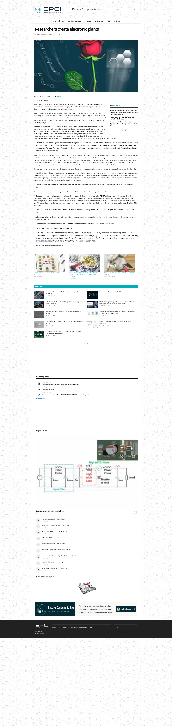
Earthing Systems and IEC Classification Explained (56, 531)
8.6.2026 (49, 325)
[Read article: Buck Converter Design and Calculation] (87, 472)
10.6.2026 (103, 316)
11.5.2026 (49, 335)
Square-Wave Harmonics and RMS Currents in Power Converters (118, 292)
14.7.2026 (49, 296)
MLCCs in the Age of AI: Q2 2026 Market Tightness (56, 550)
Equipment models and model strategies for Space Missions (60, 384)
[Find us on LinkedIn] (114, 627)
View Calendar (40, 399)
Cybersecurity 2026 (48, 389)
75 (108, 306)
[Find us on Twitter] (117, 627)
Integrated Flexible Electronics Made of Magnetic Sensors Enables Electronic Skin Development (83, 273)
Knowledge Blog (76, 21)
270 (54, 325)
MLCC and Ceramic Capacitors (50, 537)
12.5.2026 (103, 325)
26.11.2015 (37, 34)
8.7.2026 (49, 306)
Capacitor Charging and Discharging (52, 562)
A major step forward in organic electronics (47, 272)
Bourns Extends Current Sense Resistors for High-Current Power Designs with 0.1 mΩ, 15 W (124, 124)
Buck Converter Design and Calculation (50, 511)
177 (109, 294)
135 (55, 316)
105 (55, 296)
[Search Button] (135, 9)
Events (118, 21)
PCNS (108, 21)
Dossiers (88, 21)
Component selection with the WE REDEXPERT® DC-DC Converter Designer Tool (66, 395)
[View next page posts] (125, 130)
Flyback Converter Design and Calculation (54, 543)
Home (54, 21)
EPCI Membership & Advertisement (77, 627)
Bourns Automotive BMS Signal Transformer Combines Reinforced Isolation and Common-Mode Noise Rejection (124, 112)
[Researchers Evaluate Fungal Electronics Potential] (120, 263)
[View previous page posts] (122, 130)
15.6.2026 (49, 316)
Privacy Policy (62, 627)
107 (109, 316)
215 (54, 306)
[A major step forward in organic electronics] (50, 263)
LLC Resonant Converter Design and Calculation (55, 525)
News (62, 21)
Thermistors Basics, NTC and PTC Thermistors (55, 568)
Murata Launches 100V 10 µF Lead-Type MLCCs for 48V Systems (122, 118)
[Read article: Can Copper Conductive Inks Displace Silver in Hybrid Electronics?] (39, 295)
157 (55, 335)
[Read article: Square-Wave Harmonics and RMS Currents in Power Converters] (92, 295)
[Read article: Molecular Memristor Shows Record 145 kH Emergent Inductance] (92, 324)
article (59, 96)
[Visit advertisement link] (86, 609)
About (91, 627)
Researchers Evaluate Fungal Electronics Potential (119, 272)
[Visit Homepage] (86, 9)
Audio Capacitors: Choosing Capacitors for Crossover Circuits (59, 556)
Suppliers (100, 21)
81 (108, 325)
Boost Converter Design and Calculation (53, 519)
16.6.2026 (103, 306)
